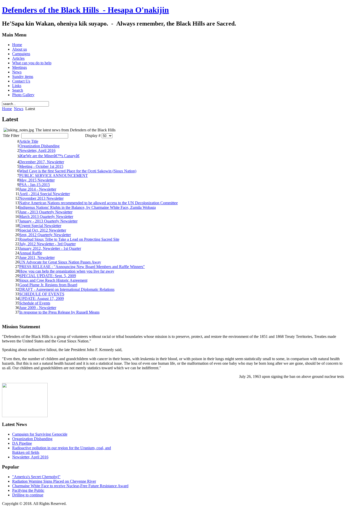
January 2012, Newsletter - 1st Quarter (50, 248)
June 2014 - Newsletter (37, 189)
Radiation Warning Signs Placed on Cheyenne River (54, 481)
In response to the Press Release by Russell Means (59, 312)
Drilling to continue (27, 495)
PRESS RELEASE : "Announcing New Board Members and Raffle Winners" (82, 266)
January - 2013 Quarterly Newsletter (48, 221)
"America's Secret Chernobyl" (36, 477)
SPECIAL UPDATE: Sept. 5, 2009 (47, 276)
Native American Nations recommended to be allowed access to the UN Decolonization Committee (98, 203)
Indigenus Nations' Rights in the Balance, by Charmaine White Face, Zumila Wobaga (87, 207)
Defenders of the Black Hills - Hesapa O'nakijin (85, 9)
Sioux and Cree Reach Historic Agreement (53, 280)
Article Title (28, 141)
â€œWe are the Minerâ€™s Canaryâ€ (49, 156)
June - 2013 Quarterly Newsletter (45, 212)
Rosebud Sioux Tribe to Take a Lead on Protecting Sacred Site (69, 239)
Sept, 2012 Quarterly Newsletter (45, 235)
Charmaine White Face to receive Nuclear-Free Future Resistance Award (70, 486)
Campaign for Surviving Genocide (39, 434)
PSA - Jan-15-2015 (34, 184)
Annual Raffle (30, 253)
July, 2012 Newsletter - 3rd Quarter (47, 244)
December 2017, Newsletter (41, 162)
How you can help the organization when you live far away (66, 271)
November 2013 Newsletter (41, 198)
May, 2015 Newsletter (37, 180)
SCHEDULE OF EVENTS (41, 294)
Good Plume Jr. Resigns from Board (48, 285)
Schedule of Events (34, 303)
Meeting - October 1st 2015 (41, 166)
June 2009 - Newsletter (37, 307)
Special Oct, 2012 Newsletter (42, 230)
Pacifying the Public (28, 490)
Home (7, 109)
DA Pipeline (22, 443)
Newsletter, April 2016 (37, 150)
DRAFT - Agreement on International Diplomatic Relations (66, 289)
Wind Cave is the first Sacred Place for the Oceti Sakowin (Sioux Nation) (77, 171)
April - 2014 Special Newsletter (44, 194)
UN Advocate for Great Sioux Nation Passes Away (60, 262)
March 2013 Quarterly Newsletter (46, 216)
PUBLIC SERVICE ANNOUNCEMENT (53, 175)
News (18, 109)
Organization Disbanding (39, 146)
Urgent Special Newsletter (40, 225)
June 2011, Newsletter (37, 257)
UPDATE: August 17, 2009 (41, 298)
